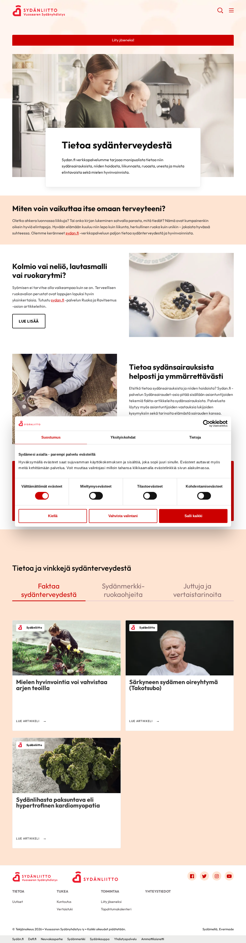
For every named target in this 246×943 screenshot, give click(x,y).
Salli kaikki (193, 516)
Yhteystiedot (158, 891)
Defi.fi (32, 939)
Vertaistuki (65, 909)
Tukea (62, 891)
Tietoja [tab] (195, 437)
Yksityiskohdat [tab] (123, 437)
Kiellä (52, 516)
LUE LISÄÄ (29, 321)
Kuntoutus (64, 902)
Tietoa (18, 891)
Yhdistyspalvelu (125, 939)
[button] (220, 12)
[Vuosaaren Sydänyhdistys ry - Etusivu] (35, 877)
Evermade (226, 929)
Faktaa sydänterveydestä (49, 590)
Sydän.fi (18, 939)
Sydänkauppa (100, 939)
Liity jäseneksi (111, 902)
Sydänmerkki (76, 939)
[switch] (96, 496)
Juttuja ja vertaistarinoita (197, 590)
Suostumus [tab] (51, 437)
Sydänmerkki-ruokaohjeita (123, 590)
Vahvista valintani (123, 516)
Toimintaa (110, 891)
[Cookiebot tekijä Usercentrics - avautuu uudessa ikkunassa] (206, 423)
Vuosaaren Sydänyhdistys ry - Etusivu (50, 11)
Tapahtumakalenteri (116, 909)
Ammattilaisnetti (152, 939)
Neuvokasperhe (52, 939)
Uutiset (17, 902)
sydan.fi (72, 233)
